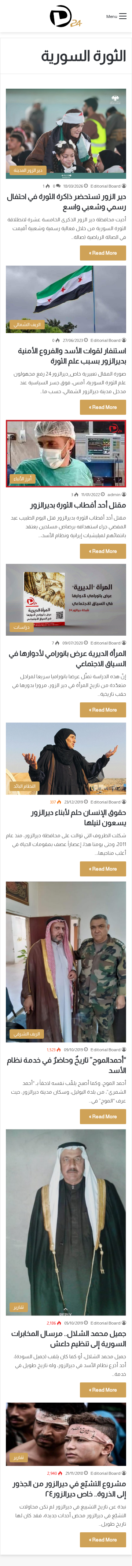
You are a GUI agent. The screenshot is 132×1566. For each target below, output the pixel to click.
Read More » (103, 253)
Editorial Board (106, 186)
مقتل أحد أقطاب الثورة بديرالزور (78, 505)
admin (114, 494)
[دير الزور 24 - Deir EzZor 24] (66, 16)
